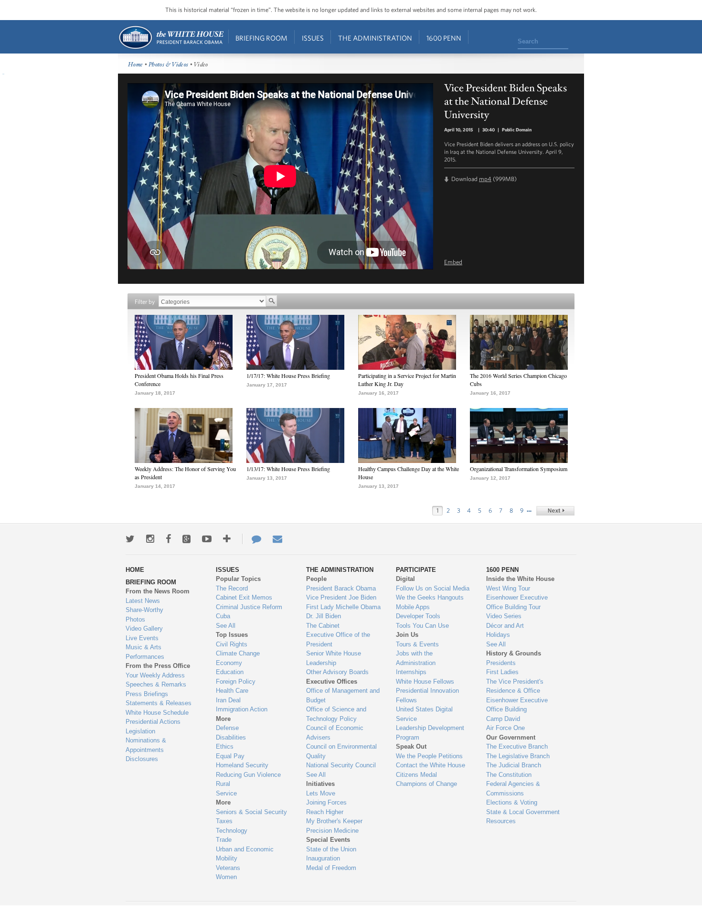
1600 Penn (443, 38)
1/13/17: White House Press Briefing (288, 469)
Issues (313, 38)
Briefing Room (261, 38)
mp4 (485, 179)
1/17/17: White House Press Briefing (288, 375)
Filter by (145, 301)
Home (170, 37)
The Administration (375, 38)
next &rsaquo (555, 511)
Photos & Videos (169, 65)
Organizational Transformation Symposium (518, 469)
